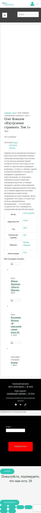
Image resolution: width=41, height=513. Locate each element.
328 (24, 235)
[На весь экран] (20, 507)
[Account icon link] (32, 4)
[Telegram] (16, 404)
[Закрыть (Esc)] (4, 507)
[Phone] (25, 404)
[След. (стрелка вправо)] (12, 511)
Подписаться (20, 446)
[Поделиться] (12, 507)
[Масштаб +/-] (28, 507)
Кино (14, 113)
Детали (12, 148)
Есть (25, 252)
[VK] (20, 404)
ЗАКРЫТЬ (7, 471)
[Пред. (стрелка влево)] (4, 511)
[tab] (23, 145)
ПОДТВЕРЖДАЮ (9, 502)
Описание (13, 145)
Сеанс (25, 220)
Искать (15, 14)
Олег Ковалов (28, 213)
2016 (25, 227)
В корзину (19, 272)
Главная (7, 113)
